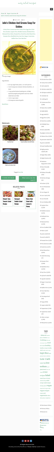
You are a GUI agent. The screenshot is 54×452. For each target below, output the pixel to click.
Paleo (12, 34)
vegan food (42, 388)
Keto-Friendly (45, 167)
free (41, 345)
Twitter (31, 441)
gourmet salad (45, 139)
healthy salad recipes (47, 350)
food (49, 343)
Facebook (23, 441)
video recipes (45, 317)
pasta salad (44, 234)
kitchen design (45, 178)
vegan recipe (47, 388)
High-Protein (45, 158)
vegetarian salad (46, 311)
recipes (42, 375)
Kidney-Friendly (46, 172)
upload (45, 385)
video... (49, 395)
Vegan (43, 302)
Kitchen (48, 356)
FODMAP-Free (45, 124)
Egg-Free (28, 29)
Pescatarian (44, 243)
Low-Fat (20, 172)
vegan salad (44, 305)
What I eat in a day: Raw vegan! (28, 179)
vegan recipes (44, 390)
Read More (5, 104)
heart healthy (45, 146)
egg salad (44, 114)
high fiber (44, 353)
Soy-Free (21, 36)
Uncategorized (45, 296)
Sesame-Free (6, 36)
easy (49, 340)
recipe (45, 372)
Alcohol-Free (45, 79)
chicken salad (45, 89)
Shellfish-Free (15, 36)
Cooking (43, 340)
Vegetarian (44, 308)
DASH (43, 111)
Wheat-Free (44, 322)
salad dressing (45, 255)
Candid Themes (40, 446)
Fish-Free (44, 121)
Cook (48, 337)
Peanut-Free (17, 34)
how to (45, 356)
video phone (42, 397)
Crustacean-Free (14, 29)
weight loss (47, 397)
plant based (43, 369)
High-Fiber (44, 155)
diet (47, 340)
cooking (43, 99)
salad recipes (47, 383)
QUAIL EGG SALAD (9, 178)
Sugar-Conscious (29, 36)
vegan (49, 385)
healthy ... (48, 345)
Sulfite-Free (14, 38)
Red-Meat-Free (31, 34)
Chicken (45, 337)
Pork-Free (24, 34)
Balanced (43, 335)
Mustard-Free (6, 34)
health (43, 345)
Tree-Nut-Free (22, 38)
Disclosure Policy (46, 405)
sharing (41, 385)
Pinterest (28, 441)
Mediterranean (22, 31)
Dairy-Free (23, 29)
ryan (23, 19)
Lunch (48, 366)
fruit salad (44, 129)
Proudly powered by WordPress (17, 446)
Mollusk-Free (30, 31)
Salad (47, 375)
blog (40, 429)
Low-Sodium (44, 202)
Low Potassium (45, 186)
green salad (44, 143)
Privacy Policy (45, 408)
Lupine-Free (14, 31)
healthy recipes (44, 348)
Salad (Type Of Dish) (45, 378)
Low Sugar (44, 192)
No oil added (44, 227)
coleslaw (43, 95)
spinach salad (45, 275)
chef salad (44, 86)
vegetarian (43, 395)
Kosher (8, 31)
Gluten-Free (44, 136)
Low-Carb (44, 195)
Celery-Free (6, 29)
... (40, 335)
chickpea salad (45, 92)
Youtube (25, 441)
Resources (44, 411)
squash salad (45, 279)
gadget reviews (45, 133)
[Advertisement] (46, 40)
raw (47, 369)
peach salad (44, 237)
